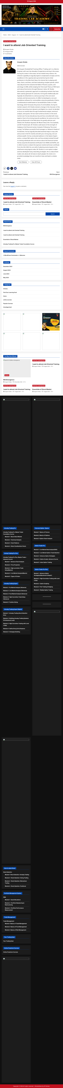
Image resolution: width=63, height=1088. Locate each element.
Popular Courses (8, 303)
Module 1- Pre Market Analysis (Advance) (14, 587)
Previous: (15, 173)
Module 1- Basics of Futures (42, 532)
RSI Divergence (7, 225)
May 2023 (6, 277)
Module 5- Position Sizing (10, 602)
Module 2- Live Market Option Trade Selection (47, 552)
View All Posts (36, 162)
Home (5, 296)
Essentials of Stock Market (41, 202)
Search (6, 209)
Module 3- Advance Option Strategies (44, 556)
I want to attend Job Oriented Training (16, 202)
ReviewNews (38, 1086)
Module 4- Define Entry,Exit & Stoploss (14, 628)
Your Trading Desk (8, 941)
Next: (55, 173)
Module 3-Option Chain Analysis (43, 538)
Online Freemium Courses (10, 952)
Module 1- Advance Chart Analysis (14, 561)
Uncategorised (7, 307)
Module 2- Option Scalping (41, 583)
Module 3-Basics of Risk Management (15, 930)
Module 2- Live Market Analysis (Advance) (15, 590)
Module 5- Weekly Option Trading (43, 590)
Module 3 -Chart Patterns (12, 543)
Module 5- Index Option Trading (43, 562)
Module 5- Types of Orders (12, 576)
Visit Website (23, 162)
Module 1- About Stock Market (13, 536)
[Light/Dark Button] (44, 29)
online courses (7, 299)
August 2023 (7, 270)
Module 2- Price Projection (12, 565)
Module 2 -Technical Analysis (13, 540)
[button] (3, 29)
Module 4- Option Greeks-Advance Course (46, 559)
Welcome (22, 255)
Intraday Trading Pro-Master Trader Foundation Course (18, 244)
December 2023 (7, 266)
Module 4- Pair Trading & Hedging (43, 586)
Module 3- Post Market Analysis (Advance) (15, 593)
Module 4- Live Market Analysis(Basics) (16, 573)
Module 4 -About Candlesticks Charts (15, 546)
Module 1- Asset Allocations (13, 899)
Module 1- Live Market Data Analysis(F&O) (45, 549)
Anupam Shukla (9, 49)
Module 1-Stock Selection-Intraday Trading (17, 874)
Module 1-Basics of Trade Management (16, 923)
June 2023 (6, 274)
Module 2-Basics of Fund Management (16, 926)
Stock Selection (7, 872)
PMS (4, 897)
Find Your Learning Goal (10, 41)
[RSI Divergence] (17, 368)
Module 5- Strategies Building (11, 631)
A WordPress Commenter (11, 255)
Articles (5, 288)
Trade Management (8, 921)
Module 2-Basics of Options (42, 535)
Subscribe (57, 29)
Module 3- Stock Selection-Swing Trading (16, 877)
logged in (13, 186)
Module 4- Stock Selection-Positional (15, 886)
